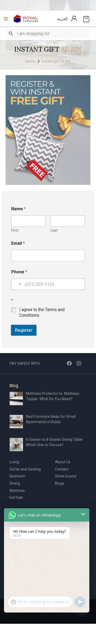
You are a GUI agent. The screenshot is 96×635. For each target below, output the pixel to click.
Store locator (66, 476)
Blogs (59, 483)
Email (18, 243)
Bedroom (17, 476)
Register (24, 330)
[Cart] (86, 19)
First (14, 230)
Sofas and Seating (25, 469)
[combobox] (17, 284)
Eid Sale (16, 497)
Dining (15, 483)
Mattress (17, 490)
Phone (19, 271)
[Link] (26, 19)
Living (14, 462)
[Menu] (4, 18)
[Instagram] (79, 363)
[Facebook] (69, 363)
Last (54, 230)
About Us (62, 462)
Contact (61, 469)
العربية (62, 19)
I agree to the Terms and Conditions (42, 312)
